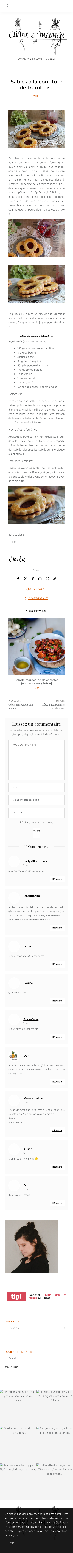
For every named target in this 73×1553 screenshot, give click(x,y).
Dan (26, 1055)
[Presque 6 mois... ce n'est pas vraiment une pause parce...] (18, 1408)
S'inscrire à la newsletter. (38, 823)
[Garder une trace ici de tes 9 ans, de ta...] (18, 1445)
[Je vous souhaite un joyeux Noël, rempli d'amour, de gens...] (18, 1481)
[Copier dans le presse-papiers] (55, 578)
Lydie (27, 946)
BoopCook (30, 1019)
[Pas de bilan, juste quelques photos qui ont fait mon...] (54, 1445)
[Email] (40, 578)
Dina (26, 1185)
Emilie (40, 589)
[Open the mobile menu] (64, 5)
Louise (28, 983)
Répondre (57, 879)
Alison (27, 1149)
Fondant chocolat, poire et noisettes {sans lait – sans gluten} (36, 681)
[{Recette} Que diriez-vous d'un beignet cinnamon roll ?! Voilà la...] (54, 1408)
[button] (13, 655)
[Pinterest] (33, 578)
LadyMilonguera (35, 861)
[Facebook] (18, 578)
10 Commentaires (38, 598)
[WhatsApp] (47, 578)
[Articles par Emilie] (29, 589)
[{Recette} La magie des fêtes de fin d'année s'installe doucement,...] (54, 1481)
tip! (16, 1296)
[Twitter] (25, 578)
